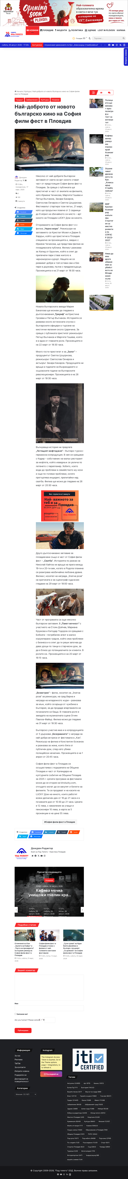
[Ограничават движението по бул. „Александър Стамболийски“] (96, 171)
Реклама (18, 1059)
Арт (87, 1083)
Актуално (49, 880)
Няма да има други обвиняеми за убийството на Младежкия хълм (73, 45)
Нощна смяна (74, 1130)
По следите (73, 1143)
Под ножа (105, 1138)
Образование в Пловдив (97, 1130)
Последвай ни (52, 1074)
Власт (71, 1096)
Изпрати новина (22, 1071)
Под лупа (73, 1138)
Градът (19, 100)
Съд (92, 1147)
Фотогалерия (88, 1151)
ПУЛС (92, 1134)
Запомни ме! (22, 1014)
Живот (99, 1100)
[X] (38, 855)
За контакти (20, 1067)
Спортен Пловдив (75, 1147)
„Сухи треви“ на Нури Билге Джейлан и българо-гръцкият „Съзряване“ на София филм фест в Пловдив (73, 948)
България (87, 1087)
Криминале (74, 1121)
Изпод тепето (97, 1113)
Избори (103, 1109)
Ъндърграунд (92, 1155)
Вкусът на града (93, 1092)
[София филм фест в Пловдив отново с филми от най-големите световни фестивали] (49, 935)
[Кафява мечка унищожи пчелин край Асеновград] (96, 139)
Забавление (32, 100)
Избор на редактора (77, 1113)
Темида (105, 1147)
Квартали (94, 1117)
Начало (19, 91)
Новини (33, 30)
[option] (49, 892)
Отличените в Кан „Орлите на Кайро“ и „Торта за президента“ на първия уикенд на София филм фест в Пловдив (24, 949)
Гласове (105, 1096)
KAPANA (121, 30)
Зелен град (87, 1109)
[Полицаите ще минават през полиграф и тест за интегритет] (96, 103)
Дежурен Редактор (42, 848)
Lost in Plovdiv (106, 30)
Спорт (105, 1143)
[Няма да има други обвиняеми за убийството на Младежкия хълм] (96, 257)
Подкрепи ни (20, 1075)
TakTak (17, 1063)
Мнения (104, 1121)
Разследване (90, 1143)
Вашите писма (74, 1092)
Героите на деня (88, 1096)
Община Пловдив (75, 1134)
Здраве (91, 30)
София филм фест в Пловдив (60, 822)
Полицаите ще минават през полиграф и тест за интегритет (109, 111)
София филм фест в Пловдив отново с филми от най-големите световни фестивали (47, 948)
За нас (17, 1056)
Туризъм (72, 1151)
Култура (27, 91)
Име (16, 1003)
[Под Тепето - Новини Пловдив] (14, 34)
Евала (86, 1100)
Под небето (89, 1138)
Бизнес (99, 1083)
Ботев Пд (72, 1087)
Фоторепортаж (74, 1155)
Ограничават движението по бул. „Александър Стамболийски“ (109, 179)
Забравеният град (94, 1104)
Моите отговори (75, 1126)
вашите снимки (74, 1159)
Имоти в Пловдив (75, 1117)
